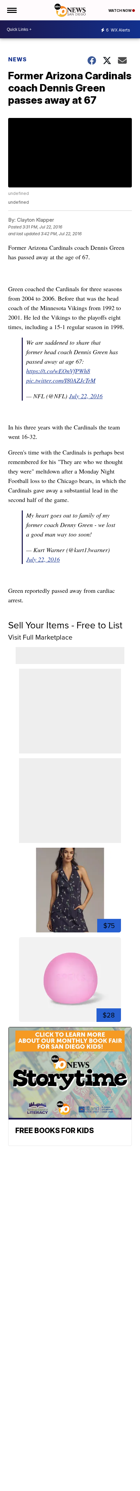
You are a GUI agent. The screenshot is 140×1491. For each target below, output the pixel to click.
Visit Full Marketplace (40, 637)
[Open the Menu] (11, 10)
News (17, 59)
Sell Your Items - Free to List (65, 625)
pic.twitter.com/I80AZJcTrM (60, 380)
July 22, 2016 (86, 396)
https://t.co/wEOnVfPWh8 (58, 371)
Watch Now (120, 10)
